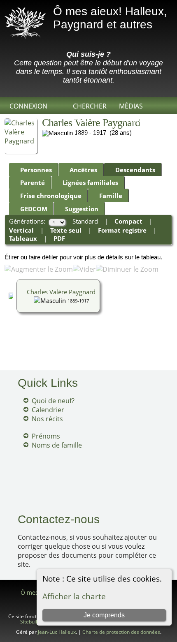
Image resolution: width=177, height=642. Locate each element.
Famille (110, 196)
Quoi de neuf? (53, 400)
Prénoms (46, 436)
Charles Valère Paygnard (61, 292)
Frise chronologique (51, 196)
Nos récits (47, 418)
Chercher (90, 106)
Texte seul (66, 230)
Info (80, 120)
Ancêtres (83, 170)
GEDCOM (33, 209)
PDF (59, 238)
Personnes (36, 170)
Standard (85, 221)
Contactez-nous (59, 519)
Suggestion (81, 209)
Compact (128, 221)
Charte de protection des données (121, 631)
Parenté (32, 182)
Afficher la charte (74, 596)
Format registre (122, 230)
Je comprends (104, 615)
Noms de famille (57, 445)
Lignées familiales (90, 182)
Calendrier (48, 409)
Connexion (28, 106)
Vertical (21, 230)
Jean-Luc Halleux (57, 631)
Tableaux (23, 238)
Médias (131, 106)
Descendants (135, 170)
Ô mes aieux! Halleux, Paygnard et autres (110, 18)
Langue (86, 134)
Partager (135, 120)
